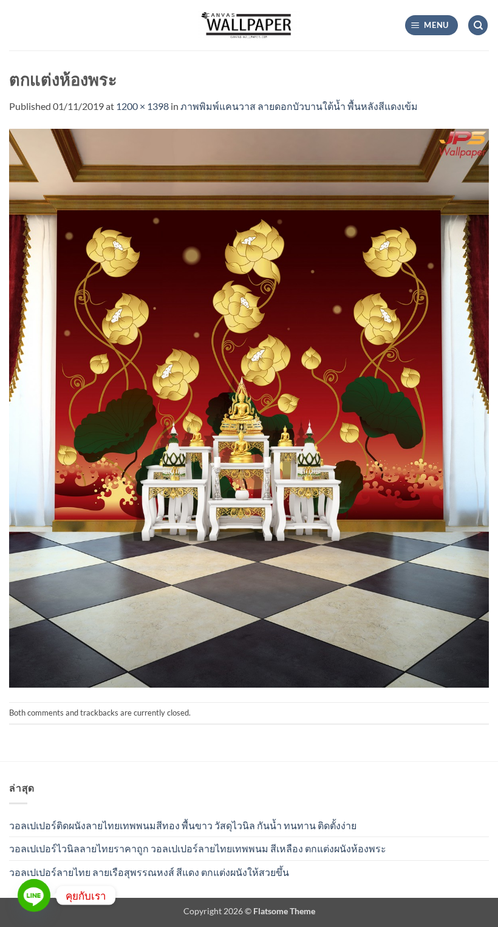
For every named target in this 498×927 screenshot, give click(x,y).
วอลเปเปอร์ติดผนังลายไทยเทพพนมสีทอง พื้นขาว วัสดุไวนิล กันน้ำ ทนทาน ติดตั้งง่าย (182, 825)
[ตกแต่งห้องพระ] (249, 406)
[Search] (478, 25)
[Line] (34, 895)
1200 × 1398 (142, 106)
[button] (432, 25)
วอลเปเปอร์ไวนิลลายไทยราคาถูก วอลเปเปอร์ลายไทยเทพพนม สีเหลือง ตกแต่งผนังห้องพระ (197, 848)
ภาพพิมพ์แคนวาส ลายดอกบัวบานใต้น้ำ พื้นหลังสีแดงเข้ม (299, 106)
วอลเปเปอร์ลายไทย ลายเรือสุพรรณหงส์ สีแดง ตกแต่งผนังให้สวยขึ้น (149, 872)
